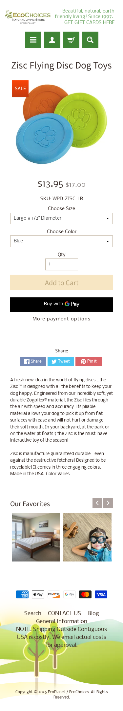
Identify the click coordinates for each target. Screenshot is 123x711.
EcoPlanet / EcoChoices (68, 692)
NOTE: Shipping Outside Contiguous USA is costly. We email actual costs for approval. (61, 637)
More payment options (61, 319)
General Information (61, 621)
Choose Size (61, 208)
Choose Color (61, 232)
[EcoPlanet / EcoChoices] (28, 17)
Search (32, 614)
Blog (93, 614)
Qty (62, 255)
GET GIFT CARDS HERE (89, 22)
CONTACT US (64, 614)
